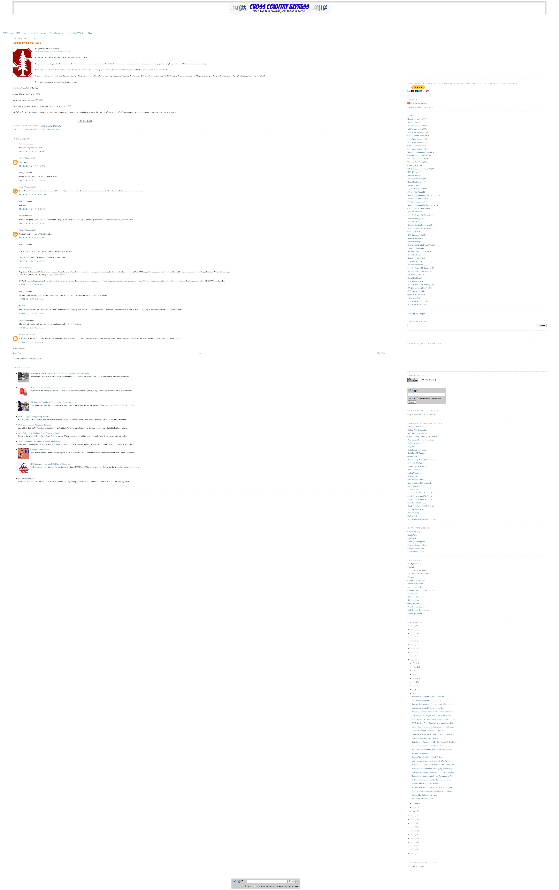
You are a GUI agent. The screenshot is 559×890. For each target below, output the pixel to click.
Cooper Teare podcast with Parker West (427, 745)
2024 (413, 633)
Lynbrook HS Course (415, 463)
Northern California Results (418, 152)
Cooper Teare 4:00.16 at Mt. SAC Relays (428, 757)
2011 (413, 834)
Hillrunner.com (413, 600)
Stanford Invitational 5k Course (419, 499)
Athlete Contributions (416, 198)
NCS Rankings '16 (414, 235)
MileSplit (411, 567)
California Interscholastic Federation (421, 590)
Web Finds (411, 122)
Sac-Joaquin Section (415, 587)
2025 (413, 629)
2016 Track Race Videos (417, 301)
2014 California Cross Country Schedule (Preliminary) (39, 441)
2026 (413, 625)
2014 (413, 823)
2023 (413, 637)
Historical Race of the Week (418, 251)
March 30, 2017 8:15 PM (32, 237)
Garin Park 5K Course (415, 453)
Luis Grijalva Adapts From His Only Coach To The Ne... (434, 742)
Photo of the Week (414, 192)
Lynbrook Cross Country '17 (418, 570)
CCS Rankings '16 (414, 291)
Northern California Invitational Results (427, 730)
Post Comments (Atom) (32, 358)
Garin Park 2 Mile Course (417, 449)
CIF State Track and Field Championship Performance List (53, 402)
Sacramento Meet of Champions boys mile (428, 696)
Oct (414, 670)
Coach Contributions (415, 135)
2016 (413, 815)
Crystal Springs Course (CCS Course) (422, 436)
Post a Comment (19, 348)
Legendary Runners (415, 188)
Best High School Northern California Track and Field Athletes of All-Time (59, 373)
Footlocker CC (413, 593)
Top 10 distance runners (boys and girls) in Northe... (432, 791)
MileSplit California (415, 563)
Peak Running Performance (418, 610)
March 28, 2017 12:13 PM (32, 194)
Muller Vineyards (414, 473)
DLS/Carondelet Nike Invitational (420, 439)
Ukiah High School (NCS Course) (420, 506)
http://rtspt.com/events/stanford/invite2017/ (52, 51)
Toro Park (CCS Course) (416, 502)
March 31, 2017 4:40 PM (32, 261)
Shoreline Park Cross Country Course (422, 492)
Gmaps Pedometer (414, 603)
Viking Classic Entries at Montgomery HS (428, 738)
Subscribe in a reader (415, 866)
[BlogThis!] (82, 121)
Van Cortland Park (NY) (416, 509)
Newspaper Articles (415, 119)
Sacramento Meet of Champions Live (426, 700)
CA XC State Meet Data (416, 208)
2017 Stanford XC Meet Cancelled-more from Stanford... (434, 719)
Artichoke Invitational (416, 426)
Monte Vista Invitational (417, 466)
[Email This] (79, 121)
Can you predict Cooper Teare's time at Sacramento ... (433, 715)
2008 (413, 846)
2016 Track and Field (415, 132)
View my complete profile (420, 107)
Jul (414, 682)
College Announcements (417, 155)
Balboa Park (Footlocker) (417, 430)
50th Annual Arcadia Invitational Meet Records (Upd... (433, 764)
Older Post (381, 353)
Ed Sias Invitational (415, 443)
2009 (413, 842)
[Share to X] (85, 121)
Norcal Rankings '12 (415, 182)
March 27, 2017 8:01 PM (32, 166)
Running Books (413, 248)
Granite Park (412, 456)
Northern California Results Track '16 (422, 195)
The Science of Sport (415, 551)
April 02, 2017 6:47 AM (31, 313)
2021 (413, 644)
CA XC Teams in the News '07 (419, 168)
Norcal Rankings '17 (415, 241)
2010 (413, 838)
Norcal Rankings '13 (415, 221)
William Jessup (413, 512)
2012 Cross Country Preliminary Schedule (35, 424)
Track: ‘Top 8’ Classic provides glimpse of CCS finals (433, 726)
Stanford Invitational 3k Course (419, 496)
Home (90, 33)
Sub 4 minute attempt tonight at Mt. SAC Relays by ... (433, 761)
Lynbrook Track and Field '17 (419, 573)
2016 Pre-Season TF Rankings (419, 268)
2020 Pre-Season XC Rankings (15, 33)
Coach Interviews (56, 33)
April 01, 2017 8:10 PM (31, 284)
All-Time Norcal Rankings (417, 271)
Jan (414, 811)
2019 (413, 652)
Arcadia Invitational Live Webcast (425, 783)
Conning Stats (413, 165)
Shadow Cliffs (413, 489)
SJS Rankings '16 (414, 274)
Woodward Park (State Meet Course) (421, 519)
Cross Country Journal (416, 606)
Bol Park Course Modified (417, 433)
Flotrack (410, 577)
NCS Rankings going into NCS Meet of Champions (50, 464)
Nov (414, 667)
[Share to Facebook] (88, 121)
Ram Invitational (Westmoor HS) (420, 483)
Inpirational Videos (415, 178)
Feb (414, 807)
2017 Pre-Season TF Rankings (419, 284)
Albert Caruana (25, 158)
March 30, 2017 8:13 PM (32, 223)
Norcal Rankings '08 (415, 278)
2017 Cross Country (415, 149)
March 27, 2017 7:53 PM (32, 151)
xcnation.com (412, 185)
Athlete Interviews (38, 33)
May (415, 689)
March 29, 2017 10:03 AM (32, 209)
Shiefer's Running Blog (416, 544)
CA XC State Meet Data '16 (418, 288)
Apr (414, 693)
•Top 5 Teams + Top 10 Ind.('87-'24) (421, 414)
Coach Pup (411, 231)
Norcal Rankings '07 (415, 211)
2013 (413, 827)
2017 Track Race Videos (417, 304)
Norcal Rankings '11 (415, 175)
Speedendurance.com (415, 548)
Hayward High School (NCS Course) (421, 459)
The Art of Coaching (415, 201)
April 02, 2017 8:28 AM (31, 342)
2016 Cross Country (415, 139)
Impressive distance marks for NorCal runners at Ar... (432, 776)
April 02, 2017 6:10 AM (31, 299)
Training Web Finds (415, 162)
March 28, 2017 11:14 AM (32, 180)
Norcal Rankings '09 (415, 264)
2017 (413, 659)
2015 (413, 819)
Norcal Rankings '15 (415, 254)
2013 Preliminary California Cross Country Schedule (39, 433)
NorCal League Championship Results (33, 416)
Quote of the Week (414, 294)
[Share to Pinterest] (90, 121)
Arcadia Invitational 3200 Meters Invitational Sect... (432, 787)
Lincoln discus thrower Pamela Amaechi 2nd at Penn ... (433, 704)
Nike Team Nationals (415, 596)
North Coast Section (415, 583)
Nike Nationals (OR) (415, 479)
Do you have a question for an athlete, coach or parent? (51, 387)
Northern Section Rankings (418, 225)
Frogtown (411, 446)
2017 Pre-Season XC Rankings (419, 215)
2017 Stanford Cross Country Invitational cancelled (432, 723)
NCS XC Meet (413, 172)
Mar (414, 803)
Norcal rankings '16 (415, 258)
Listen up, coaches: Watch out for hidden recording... (432, 711)
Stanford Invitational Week (27, 42)
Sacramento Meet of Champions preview (428, 708)
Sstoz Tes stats (413, 297)
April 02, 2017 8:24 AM (31, 327)
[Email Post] (61, 126)
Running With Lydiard (416, 541)
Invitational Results (420, 753)
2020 (413, 648)
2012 (413, 830)
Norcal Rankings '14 (415, 238)
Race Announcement (51, 129)
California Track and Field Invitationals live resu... (432, 779)
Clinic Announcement (416, 158)
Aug (414, 678)
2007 (413, 849)
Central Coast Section (416, 580)
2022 (413, 640)
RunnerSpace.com (414, 613)
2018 (413, 656)
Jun (414, 685)
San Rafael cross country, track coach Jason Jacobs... (432, 749)
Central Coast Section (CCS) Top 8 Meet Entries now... (433, 734)
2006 (413, 853)
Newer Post (17, 353)
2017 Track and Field (30, 129)
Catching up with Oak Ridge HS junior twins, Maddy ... (434, 772)
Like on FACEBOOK (76, 33)
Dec (414, 663)
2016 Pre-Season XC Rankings (419, 228)
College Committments (39, 449)
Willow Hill (412, 516)
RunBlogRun (412, 538)
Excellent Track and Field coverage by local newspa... (433, 768)
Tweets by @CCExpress (416, 313)
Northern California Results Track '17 (422, 245)
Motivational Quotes (26, 478)
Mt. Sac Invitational (415, 469)
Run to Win (412, 535)
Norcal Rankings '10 (415, 218)
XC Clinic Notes (413, 261)
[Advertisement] (279, 23)
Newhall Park (412, 476)
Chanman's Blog (413, 531)
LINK (110, 63)
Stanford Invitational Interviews (424, 795)
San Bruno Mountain (415, 486)
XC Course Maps (414, 281)
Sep (414, 674)
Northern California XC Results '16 (421, 205)
